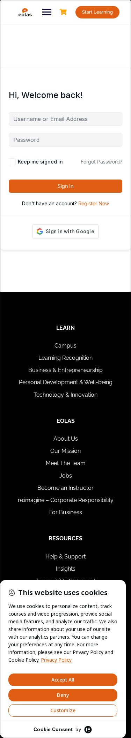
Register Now (93, 203)
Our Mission (65, 451)
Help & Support (65, 556)
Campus (65, 345)
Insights (65, 568)
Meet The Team (66, 463)
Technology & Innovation (65, 394)
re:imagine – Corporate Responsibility (66, 500)
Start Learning (97, 12)
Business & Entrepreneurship (65, 370)
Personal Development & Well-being (65, 382)
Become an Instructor (65, 488)
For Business (65, 512)
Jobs (65, 475)
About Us (65, 438)
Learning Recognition (65, 358)
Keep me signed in (40, 162)
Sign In (65, 186)
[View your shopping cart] (63, 12)
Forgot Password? (101, 162)
